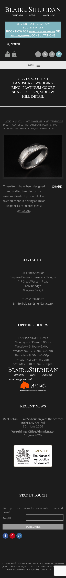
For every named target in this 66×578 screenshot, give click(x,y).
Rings (18, 121)
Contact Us (46, 569)
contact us (23, 210)
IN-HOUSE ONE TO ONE (42, 31)
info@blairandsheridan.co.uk (34, 303)
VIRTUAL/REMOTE (20, 35)
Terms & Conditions (15, 569)
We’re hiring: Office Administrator (33, 431)
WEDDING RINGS (34, 121)
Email (7, 518)
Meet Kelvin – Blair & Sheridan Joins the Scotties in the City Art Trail (33, 420)
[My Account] (7, 54)
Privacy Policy (33, 569)
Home (8, 121)
